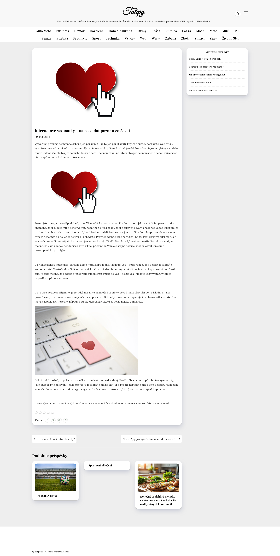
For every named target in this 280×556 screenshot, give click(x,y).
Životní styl (230, 38)
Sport (96, 38)
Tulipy (133, 11)
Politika (62, 38)
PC (237, 31)
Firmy (141, 31)
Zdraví (199, 38)
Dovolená (97, 31)
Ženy (213, 38)
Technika (113, 38)
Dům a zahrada (120, 31)
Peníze (46, 38)
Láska (186, 31)
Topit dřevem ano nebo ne (203, 90)
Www (156, 38)
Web (143, 38)
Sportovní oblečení (100, 465)
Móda (200, 31)
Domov (79, 31)
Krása (156, 31)
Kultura (171, 31)
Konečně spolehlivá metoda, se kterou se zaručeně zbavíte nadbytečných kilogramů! (158, 500)
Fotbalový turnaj (47, 495)
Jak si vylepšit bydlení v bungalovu (207, 74)
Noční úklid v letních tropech (205, 58)
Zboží (185, 38)
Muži (226, 31)
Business (62, 31)
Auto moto (43, 31)
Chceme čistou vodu (200, 82)
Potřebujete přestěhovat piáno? (206, 66)
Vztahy (130, 38)
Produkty (80, 38)
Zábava (170, 38)
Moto (213, 31)
